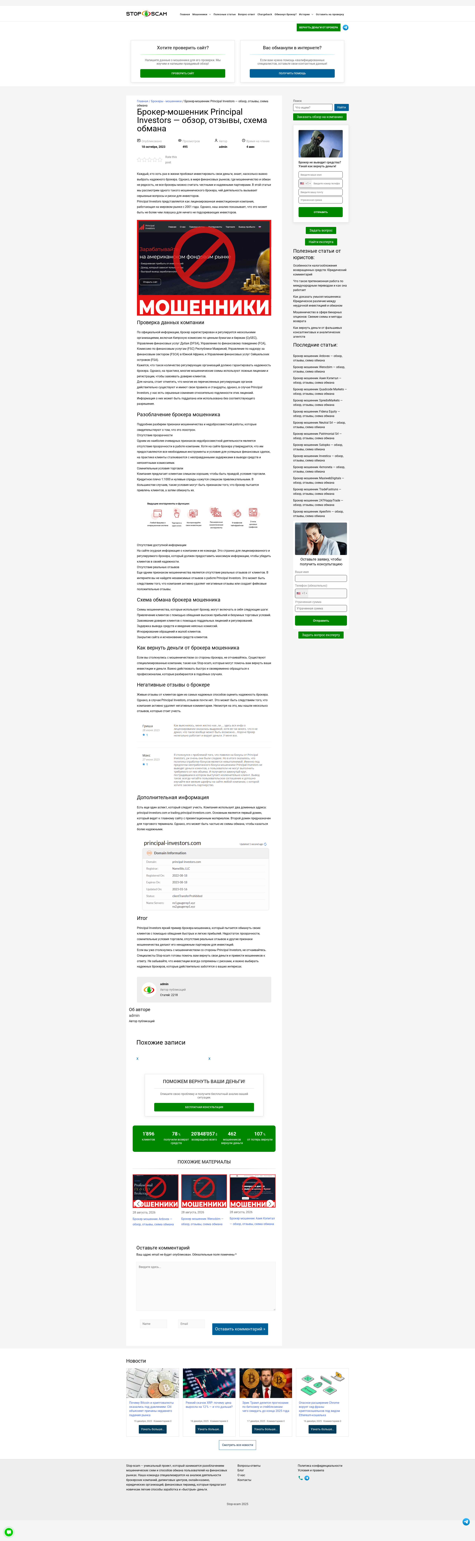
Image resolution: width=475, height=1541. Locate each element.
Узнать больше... (152, 1429)
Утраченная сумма (308, 602)
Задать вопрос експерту (321, 635)
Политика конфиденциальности (320, 1465)
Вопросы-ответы (249, 1465)
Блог (241, 1470)
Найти (341, 107)
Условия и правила (311, 1470)
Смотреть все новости (237, 1445)
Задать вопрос (320, 230)
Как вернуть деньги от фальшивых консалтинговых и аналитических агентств (317, 332)
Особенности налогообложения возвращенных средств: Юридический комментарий (319, 270)
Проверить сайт (182, 73)
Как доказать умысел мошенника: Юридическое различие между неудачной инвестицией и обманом (317, 301)
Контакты (244, 1480)
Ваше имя (302, 572)
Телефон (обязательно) (311, 589)
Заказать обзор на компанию (320, 117)
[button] (138, 1203)
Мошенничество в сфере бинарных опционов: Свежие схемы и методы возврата (317, 316)
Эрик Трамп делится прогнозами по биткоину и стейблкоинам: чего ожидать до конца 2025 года (265, 1407)
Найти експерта (321, 242)
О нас (241, 1475)
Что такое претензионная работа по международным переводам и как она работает (320, 285)
